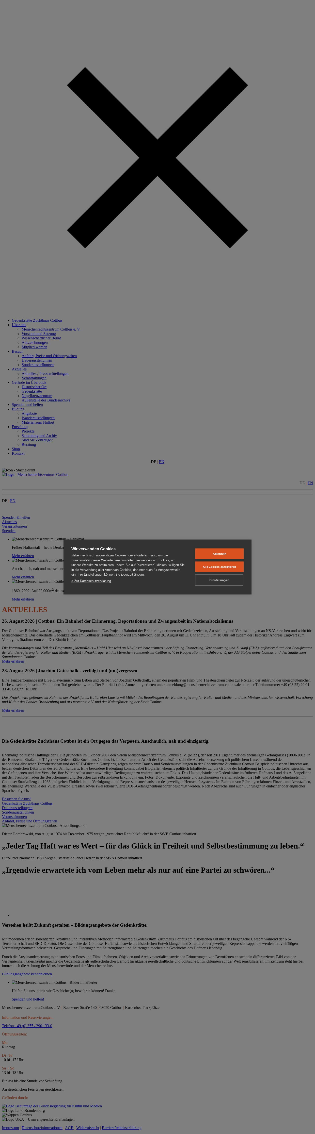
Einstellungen (219, 580)
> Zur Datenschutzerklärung (91, 581)
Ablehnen (219, 553)
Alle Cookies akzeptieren (219, 566)
